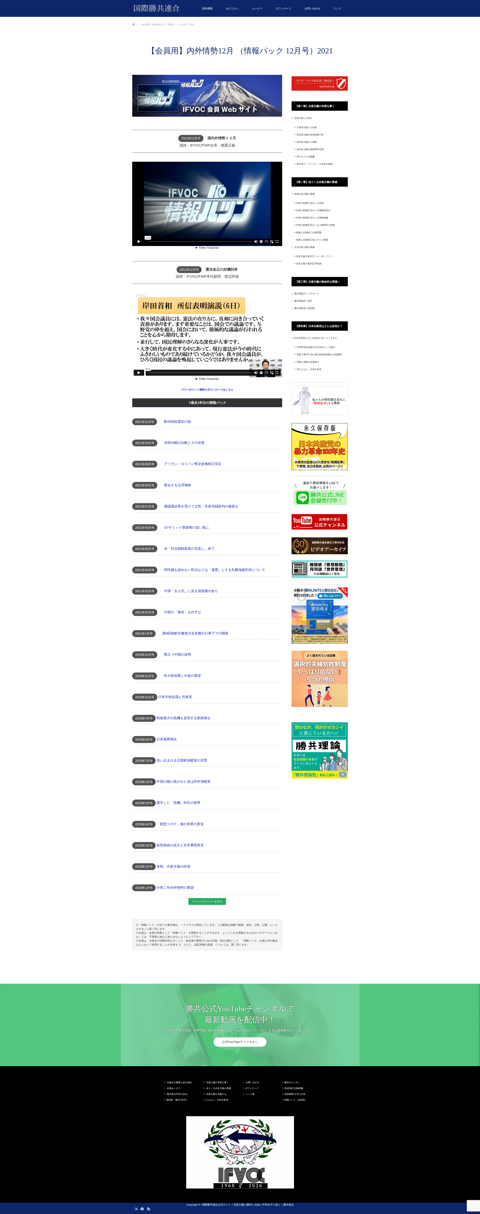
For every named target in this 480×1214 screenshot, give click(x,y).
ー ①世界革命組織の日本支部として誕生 (314, 347)
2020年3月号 (144, 845)
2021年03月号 (144, 591)
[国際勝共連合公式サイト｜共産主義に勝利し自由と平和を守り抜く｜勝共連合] (179, 8)
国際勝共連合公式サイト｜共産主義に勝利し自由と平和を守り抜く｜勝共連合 (248, 1204)
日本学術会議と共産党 (175, 697)
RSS (148, 1208)
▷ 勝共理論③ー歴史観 (303, 308)
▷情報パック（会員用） (294, 1100)
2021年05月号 (144, 549)
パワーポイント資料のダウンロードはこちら (207, 389)
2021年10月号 (144, 443)
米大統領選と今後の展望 (182, 676)
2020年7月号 (144, 760)
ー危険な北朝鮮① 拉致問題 (307, 232)
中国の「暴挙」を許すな (182, 612)
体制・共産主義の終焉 (173, 866)
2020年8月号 (144, 739)
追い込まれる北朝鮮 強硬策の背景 (182, 760)
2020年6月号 (144, 782)
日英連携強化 (167, 739)
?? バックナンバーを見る (207, 901)
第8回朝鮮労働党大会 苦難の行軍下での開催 (195, 633)
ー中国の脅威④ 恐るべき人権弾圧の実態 (314, 225)
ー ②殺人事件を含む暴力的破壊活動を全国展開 (318, 354)
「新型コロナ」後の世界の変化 (180, 824)
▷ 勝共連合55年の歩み (176, 1094)
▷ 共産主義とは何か (302, 118)
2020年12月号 (144, 654)
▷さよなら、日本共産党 (215, 1100)
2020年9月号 (144, 718)
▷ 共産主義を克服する (216, 1094)
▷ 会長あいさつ (172, 1088)
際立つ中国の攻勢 (177, 654)
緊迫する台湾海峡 (177, 485)
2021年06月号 (144, 527)
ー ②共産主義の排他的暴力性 (309, 134)
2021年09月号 (144, 464)
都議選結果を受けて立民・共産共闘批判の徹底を (201, 506)
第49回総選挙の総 (177, 421)
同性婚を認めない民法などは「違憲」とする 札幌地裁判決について (214, 570)
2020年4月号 (144, 824)
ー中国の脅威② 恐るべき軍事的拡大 (312, 210)
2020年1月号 (144, 887)
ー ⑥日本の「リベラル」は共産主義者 (313, 164)
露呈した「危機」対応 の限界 (178, 803)
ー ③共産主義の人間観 (305, 142)
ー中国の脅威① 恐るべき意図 (309, 203)
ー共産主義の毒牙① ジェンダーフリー (313, 256)
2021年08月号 (144, 485)
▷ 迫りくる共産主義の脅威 (217, 1088)
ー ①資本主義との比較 (305, 127)
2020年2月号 (144, 866)
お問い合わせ (312, 8)
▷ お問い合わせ (251, 1082)
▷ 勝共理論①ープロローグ (305, 293)
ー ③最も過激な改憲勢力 (306, 362)
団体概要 (207, 8)
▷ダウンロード (251, 1088)
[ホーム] (133, 18)
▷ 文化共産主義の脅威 (303, 247)
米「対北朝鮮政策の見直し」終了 (189, 549)
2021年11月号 (144, 421)
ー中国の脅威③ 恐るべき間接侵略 (311, 217)
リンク (337, 8)
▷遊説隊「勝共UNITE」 (176, 1100)
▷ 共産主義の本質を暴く (216, 1082)
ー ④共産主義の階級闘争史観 (309, 149)
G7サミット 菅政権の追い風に (186, 527)
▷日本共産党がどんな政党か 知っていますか (314, 338)
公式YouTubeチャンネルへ (240, 1041)
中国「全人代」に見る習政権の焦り (191, 591)
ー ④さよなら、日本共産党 (307, 369)
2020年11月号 (144, 676)
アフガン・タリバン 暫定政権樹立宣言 (192, 464)
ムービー (257, 8)
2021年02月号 (144, 612)
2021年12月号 (190, 138)
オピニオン (232, 8)
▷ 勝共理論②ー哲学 (302, 301)
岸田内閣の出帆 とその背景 (184, 443)
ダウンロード (283, 8)
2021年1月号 (144, 633)
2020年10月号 (144, 697)
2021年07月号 (144, 506)
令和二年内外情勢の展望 (175, 887)
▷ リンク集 (249, 1094)
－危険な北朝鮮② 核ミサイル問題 (311, 240)
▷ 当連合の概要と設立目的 (178, 1082)
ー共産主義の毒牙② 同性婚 (307, 263)
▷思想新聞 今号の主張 (293, 1094)
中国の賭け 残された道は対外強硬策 (184, 782)
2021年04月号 (144, 570)
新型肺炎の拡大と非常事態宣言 (180, 845)
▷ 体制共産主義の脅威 (303, 194)
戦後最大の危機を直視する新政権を (184, 718)
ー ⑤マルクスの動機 (304, 156)
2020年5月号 (144, 803)
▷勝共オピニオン (291, 1082)
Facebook (141, 1208)
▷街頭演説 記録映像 (292, 1088)
